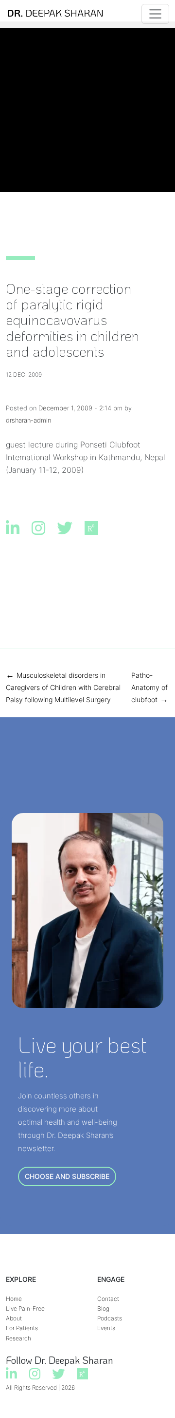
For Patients (22, 1328)
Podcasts (109, 1318)
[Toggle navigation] (155, 14)
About (14, 1318)
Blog (103, 1308)
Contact (108, 1298)
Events (106, 1328)
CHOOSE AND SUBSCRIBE (67, 1176)
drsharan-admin (28, 420)
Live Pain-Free (25, 1308)
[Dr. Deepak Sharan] (55, 14)
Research (18, 1338)
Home (14, 1298)
